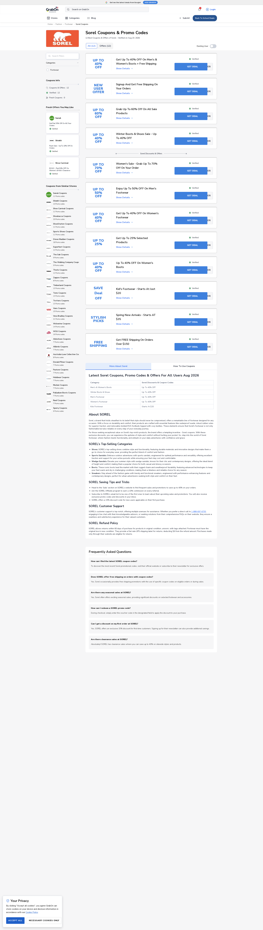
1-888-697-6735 (198, 511)
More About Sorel (118, 366)
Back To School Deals (205, 18)
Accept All (15, 920)
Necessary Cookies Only (44, 920)
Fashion (59, 24)
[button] (62, 38)
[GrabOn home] (55, 9)
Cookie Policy (32, 912)
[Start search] (68, 9)
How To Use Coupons (184, 366)
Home (50, 24)
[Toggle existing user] (213, 46)
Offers (105, 45)
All (91, 45)
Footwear (69, 24)
